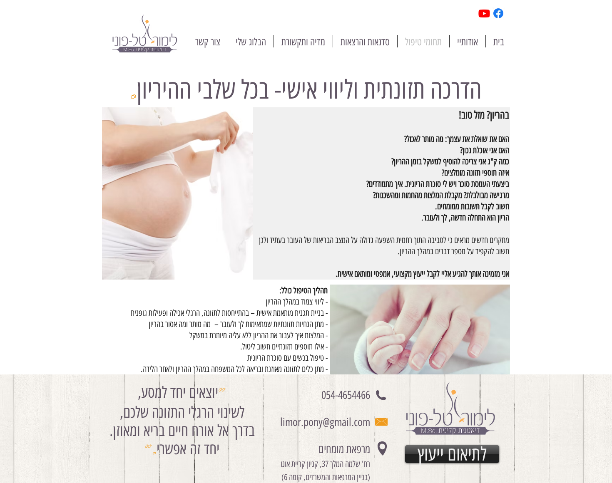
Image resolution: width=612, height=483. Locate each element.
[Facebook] (498, 13)
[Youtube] (484, 13)
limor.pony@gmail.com (325, 422)
